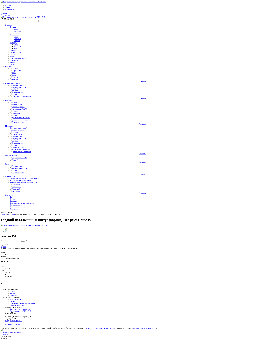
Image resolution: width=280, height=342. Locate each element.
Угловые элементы (17, 130)
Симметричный (18, 122)
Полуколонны (15, 35)
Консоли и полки (16, 52)
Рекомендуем (17, 105)
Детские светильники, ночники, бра (23, 182)
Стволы (17, 33)
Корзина (4, 13)
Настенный (16, 185)
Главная (4, 214)
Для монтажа (10, 195)
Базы (16, 29)
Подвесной (16, 189)
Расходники (14, 209)
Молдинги (9, 126)
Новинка (15, 102)
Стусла (12, 199)
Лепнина (8, 25)
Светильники (10, 176)
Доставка (8, 7)
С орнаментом (17, 71)
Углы (7, 164)
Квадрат (15, 79)
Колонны (13, 27)
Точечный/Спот (18, 191)
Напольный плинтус (13, 83)
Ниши (12, 56)
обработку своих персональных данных (101, 328)
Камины (13, 50)
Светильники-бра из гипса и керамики (24, 178)
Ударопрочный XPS (19, 88)
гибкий (14, 94)
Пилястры (13, 43)
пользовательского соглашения (144, 328)
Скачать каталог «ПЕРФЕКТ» (21, 311)
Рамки (12, 64)
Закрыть (4, 338)
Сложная (15, 77)
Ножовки (13, 201)
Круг (14, 73)
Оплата (8, 5)
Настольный (16, 187)
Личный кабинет (7, 15)
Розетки (8, 66)
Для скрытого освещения (21, 96)
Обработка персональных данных (22, 303)
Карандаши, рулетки (17, 205)
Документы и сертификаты (20, 309)
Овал (14, 75)
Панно (12, 62)
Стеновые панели (11, 156)
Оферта (12, 301)
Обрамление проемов (18, 58)
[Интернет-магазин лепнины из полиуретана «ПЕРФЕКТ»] (23, 2)
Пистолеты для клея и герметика (22, 203)
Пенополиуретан (18, 85)
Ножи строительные (17, 207)
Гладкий (15, 68)
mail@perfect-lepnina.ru (13, 321)
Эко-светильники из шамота (20, 180)
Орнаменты (14, 60)
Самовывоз (9, 9)
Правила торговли (16, 299)
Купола (12, 54)
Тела (15, 48)
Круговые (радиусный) (18, 128)
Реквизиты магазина (17, 305)
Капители (17, 31)
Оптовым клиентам (12, 324)
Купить (3, 247)
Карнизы (8, 100)
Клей (11, 197)
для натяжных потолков (21, 118)
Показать (142, 81)
